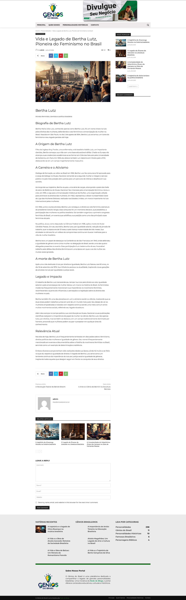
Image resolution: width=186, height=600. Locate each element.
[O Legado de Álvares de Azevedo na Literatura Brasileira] (73, 431)
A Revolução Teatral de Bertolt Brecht (50, 387)
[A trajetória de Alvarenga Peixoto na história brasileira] (47, 431)
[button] (147, 25)
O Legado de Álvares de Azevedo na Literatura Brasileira (72, 443)
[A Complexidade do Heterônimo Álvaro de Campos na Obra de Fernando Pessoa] (98, 431)
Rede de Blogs (96, 581)
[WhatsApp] (66, 56)
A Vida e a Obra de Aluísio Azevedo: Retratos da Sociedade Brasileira (59, 541)
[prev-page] (37, 451)
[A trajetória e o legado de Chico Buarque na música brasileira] (41, 529)
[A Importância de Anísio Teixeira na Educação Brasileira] (81, 529)
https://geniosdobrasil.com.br (61, 402)
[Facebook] (51, 56)
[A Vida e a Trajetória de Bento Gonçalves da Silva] (81, 553)
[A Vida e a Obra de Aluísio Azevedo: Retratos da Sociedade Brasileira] (41, 541)
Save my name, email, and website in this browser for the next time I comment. (68, 502)
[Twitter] (56, 56)
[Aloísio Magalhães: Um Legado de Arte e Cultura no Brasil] (81, 541)
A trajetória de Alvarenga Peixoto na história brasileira (46, 443)
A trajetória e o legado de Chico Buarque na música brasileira (59, 529)
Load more (132, 86)
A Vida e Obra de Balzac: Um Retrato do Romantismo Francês (58, 552)
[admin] (37, 50)
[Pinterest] (61, 56)
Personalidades (46, 31)
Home (38, 31)
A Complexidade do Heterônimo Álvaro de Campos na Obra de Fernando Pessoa (98, 444)
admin (42, 50)
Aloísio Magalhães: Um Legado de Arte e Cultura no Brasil (99, 541)
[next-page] (40, 451)
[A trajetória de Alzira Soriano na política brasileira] (121, 78)
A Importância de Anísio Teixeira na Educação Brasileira (98, 529)
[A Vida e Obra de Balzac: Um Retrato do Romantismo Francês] (41, 553)
